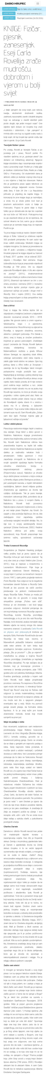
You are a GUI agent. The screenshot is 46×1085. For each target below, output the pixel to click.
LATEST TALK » (9, 18)
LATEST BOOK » (9, 13)
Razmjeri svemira (24, 18)
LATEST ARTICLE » (10, 9)
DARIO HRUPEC (15, 3)
